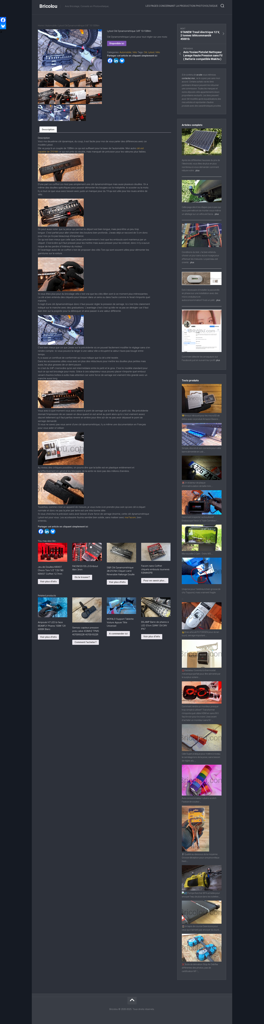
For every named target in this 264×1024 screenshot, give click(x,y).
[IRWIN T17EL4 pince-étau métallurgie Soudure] (195, 851)
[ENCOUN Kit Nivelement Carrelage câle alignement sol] (202, 750)
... (219, 419)
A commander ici (118, 633)
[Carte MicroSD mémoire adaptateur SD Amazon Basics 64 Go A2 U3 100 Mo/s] (202, 412)
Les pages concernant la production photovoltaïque (182, 5)
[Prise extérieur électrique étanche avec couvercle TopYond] (202, 583)
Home (41, 25)
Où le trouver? (82, 577)
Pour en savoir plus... (154, 580)
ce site (199, 75)
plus (198, 170)
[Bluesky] (122, 60)
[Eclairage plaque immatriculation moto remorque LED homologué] (202, 479)
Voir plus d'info (48, 581)
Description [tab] (48, 129)
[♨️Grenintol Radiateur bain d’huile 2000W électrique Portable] (202, 667)
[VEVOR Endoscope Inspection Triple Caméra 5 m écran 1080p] (202, 514)
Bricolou (48, 6)
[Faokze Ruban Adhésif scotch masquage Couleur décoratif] (202, 795)
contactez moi (188, 78)
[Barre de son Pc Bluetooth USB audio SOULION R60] (202, 445)
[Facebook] (110, 60)
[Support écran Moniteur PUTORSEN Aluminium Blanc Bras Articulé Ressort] (202, 628)
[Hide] (1, 32)
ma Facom (130, 517)
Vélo (134, 52)
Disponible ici (116, 43)
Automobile (51, 25)
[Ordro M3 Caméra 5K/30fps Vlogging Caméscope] (202, 550)
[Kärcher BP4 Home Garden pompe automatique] (202, 890)
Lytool (151, 52)
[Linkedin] (116, 60)
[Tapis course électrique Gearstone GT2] (202, 923)
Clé (145, 52)
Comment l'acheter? (86, 642)
